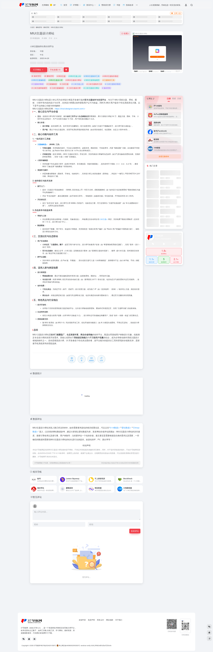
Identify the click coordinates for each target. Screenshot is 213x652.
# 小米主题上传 (77, 84)
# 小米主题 (64, 84)
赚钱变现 (39, 27)
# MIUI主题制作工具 (91, 76)
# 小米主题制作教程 (112, 84)
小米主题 (102, 219)
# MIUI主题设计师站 (73, 80)
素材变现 (46, 27)
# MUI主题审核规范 (91, 80)
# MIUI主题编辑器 (38, 80)
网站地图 (109, 620)
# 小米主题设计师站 (91, 88)
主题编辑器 (41, 144)
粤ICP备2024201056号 (48, 645)
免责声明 (91, 620)
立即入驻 (177, 13)
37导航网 (37, 645)
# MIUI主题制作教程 (110, 76)
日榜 (169, 98)
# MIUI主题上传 (75, 76)
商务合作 (100, 620)
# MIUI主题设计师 (55, 80)
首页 (33, 27)
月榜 (179, 98)
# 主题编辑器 (52, 84)
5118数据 (114, 427)
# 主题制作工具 (109, 80)
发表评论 (135, 531)
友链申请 (82, 620)
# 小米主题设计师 (73, 88)
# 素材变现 (106, 88)
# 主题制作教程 (38, 84)
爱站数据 (126, 427)
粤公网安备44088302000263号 (69, 645)
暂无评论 (37, 496)
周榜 (174, 98)
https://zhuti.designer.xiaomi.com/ (69, 108)
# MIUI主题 (61, 76)
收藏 (126, 33)
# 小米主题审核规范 (39, 88)
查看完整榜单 (164, 156)
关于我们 (118, 620)
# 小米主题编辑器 (57, 88)
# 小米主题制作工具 (94, 84)
